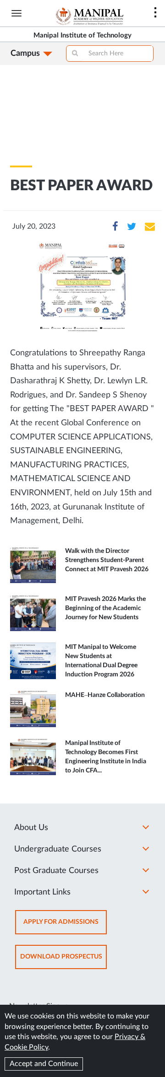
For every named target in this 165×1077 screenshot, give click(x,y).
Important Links (42, 892)
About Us (31, 828)
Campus (25, 53)
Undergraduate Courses (57, 849)
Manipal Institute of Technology (82, 35)
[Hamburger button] (16, 13)
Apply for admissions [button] (65, 926)
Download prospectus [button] (63, 961)
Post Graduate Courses (56, 871)
